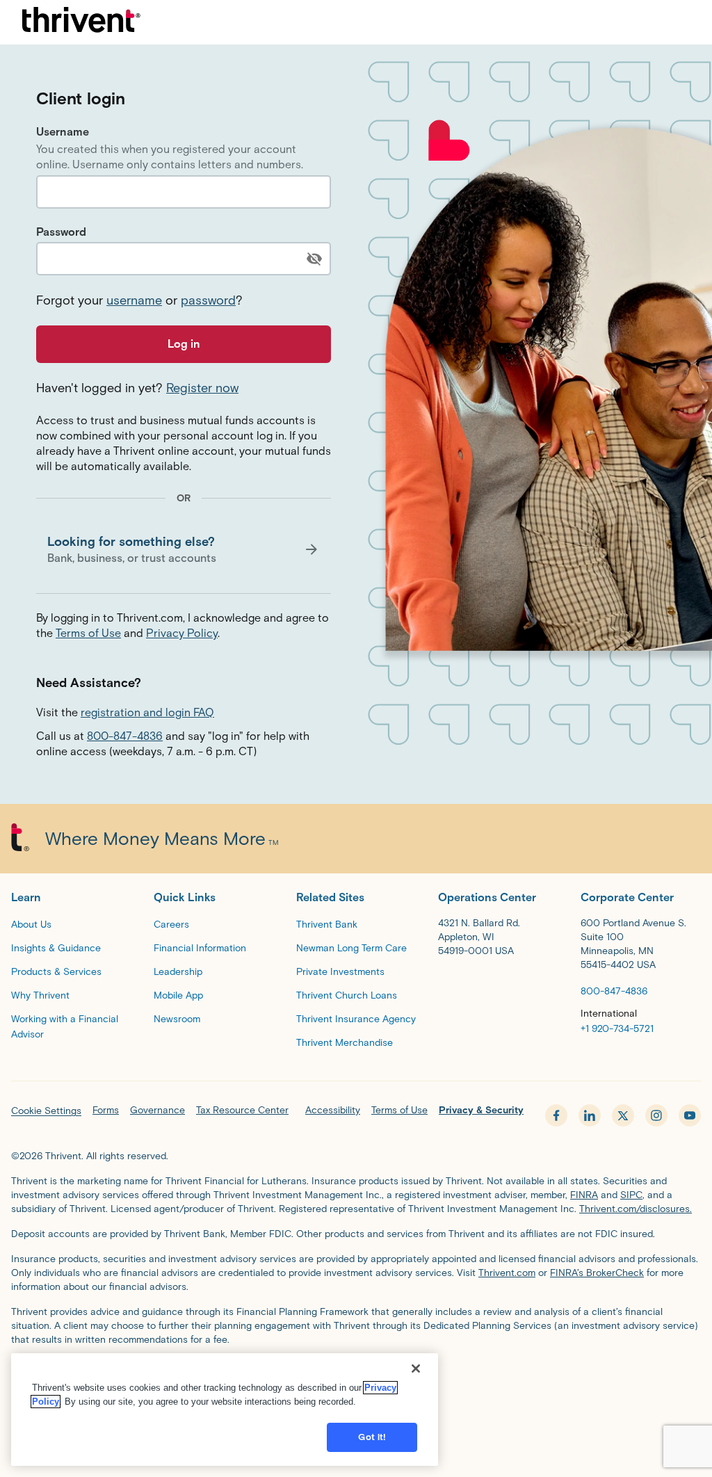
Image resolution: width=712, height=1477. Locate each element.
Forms (105, 1110)
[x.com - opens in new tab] (623, 1115)
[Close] (415, 1368)
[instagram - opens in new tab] (656, 1115)
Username (62, 131)
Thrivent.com (506, 1273)
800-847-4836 (125, 736)
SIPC (631, 1195)
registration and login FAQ (147, 712)
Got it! (372, 1437)
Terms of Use (88, 633)
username (134, 300)
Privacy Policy (182, 633)
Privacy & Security (481, 1110)
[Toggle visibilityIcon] (314, 258)
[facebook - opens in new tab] (556, 1115)
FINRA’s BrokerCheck (597, 1273)
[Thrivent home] (81, 22)
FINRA (584, 1195)
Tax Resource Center (242, 1110)
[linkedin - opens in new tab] (589, 1115)
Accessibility (332, 1110)
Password (61, 232)
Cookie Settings (46, 1111)
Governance (157, 1110)
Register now (202, 388)
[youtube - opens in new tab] (689, 1115)
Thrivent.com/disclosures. (635, 1209)
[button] (183, 549)
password (208, 300)
